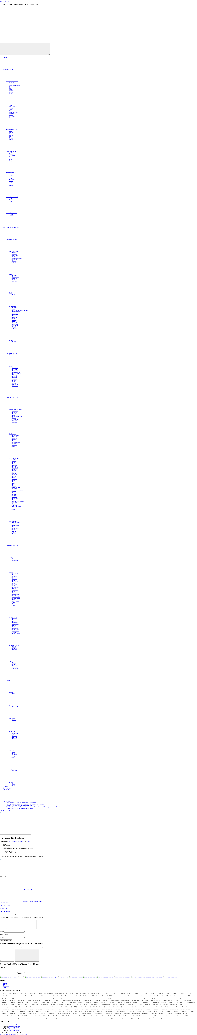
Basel (13, 784)
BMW (10, 89)
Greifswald (15, 411)
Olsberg (14, 495)
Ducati (10, 93)
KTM (10, 136)
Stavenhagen (15, 419)
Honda (11, 115)
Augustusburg (15, 573)
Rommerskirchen (16, 499)
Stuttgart (14, 262)
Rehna (13, 415)
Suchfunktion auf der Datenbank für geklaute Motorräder (20, 808)
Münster (14, 491)
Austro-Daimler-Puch (14, 85)
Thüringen (11, 661)
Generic (11, 109)
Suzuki (11, 181)
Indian (88, 1002)
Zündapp (11, 215)
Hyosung (11, 117)
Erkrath (14, 470)
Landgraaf (14, 737)
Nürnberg (14, 279)
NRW (76, 1009)
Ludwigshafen (15, 525)
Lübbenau (14, 317)
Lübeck (14, 647)
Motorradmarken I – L (11, 129)
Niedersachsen (12, 434)
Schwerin (14, 420)
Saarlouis (14, 558)
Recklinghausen (16, 498)
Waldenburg (15, 603)
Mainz (13, 526)
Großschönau (15, 587)
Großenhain (15, 586)
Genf (13, 785)
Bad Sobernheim (16, 522)
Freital (13, 583)
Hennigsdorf (15, 314)
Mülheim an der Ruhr (17, 490)
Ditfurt (14, 621)
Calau (13, 309)
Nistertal (14, 529)
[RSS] (14, 41)
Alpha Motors (12, 82)
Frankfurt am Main (16, 373)
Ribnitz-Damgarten (17, 416)
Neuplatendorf (15, 629)
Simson (11, 175)
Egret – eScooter (13, 106)
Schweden (11, 769)
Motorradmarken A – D (12, 81)
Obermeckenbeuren (17, 258)
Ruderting (14, 281)
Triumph (11, 185)
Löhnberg (14, 380)
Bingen (14, 524)
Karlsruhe (14, 254)
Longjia (11, 139)
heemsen (177, 1000)
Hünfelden (14, 379)
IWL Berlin (12, 132)
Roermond (14, 738)
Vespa (10, 198)
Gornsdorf (14, 584)
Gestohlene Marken (8, 69)
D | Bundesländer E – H (12, 353)
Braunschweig (15, 435)
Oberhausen (15, 494)
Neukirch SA (15, 594)
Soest (13, 504)
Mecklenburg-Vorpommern (15, 409)
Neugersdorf (15, 592)
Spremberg (15, 324)
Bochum (14, 461)
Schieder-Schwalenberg (18, 501)
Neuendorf (15, 664)
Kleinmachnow (16, 315)
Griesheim (14, 376)
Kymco (11, 138)
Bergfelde (14, 307)
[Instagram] (14, 29)
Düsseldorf (15, 468)
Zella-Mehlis (15, 667)
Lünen (147, 1004)
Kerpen (14, 481)
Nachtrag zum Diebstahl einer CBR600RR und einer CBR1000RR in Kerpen (25, 804)
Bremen (11, 340)
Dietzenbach (15, 370)
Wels (13, 756)
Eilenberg (11, 998)
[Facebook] (14, 17)
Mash (10, 152)
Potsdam (14, 321)
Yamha (110, 1018)
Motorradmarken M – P (12, 151)
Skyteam (11, 176)
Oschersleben (15, 631)
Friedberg (14, 375)
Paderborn (14, 497)
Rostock (14, 418)
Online (11, 158)
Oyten (13, 446)
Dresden (14, 580)
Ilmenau (14, 663)
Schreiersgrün (15, 601)
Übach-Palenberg (16, 506)
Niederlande (12, 731)
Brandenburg (12, 306)
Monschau (14, 488)
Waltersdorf (15, 328)
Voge (10, 201)
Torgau (14, 602)
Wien (13, 757)
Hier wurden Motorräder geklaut (11, 227)
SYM (10, 182)
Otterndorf (14, 445)
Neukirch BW (15, 256)
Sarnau (14, 383)
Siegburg (14, 502)
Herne (13, 477)
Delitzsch (14, 579)
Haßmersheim (167, 1000)
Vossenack (14, 508)
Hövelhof (14, 479)
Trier (13, 532)
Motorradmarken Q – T (12, 172)
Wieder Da (5, 786)
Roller (148, 1011)
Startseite (5, 57)
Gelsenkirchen (161, 998)
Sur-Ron (11, 178)
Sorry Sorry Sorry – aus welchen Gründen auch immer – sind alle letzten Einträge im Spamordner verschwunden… (34, 806)
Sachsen (11, 572)
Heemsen (14, 439)
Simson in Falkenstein (14, 1026)
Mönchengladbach (16, 487)
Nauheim (14, 381)
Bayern (11, 274)
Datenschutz (6, 986)
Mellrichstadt (15, 277)
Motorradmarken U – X (12, 197)
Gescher (14, 473)
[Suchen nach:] (7, 960)
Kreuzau (14, 484)
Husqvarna (12, 116)
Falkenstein (15, 581)
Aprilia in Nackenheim (16, 1024)
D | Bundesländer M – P (12, 397)
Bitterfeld (14, 619)
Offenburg (14, 259)
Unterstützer (6, 789)
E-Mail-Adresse (4, 934)
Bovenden (14, 436)
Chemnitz (14, 576)
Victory (11, 199)
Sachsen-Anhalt (13, 617)
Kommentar (3, 929)
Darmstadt (14, 369)
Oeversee (14, 648)
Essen (13, 472)
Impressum (5, 987)
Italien (10, 705)
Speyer (14, 531)
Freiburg (14, 252)
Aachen (14, 459)
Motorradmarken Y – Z (11, 213)
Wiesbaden (15, 386)
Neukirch (174, 1006)
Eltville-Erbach (16, 372)
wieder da (53, 1018)
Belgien (11, 692)
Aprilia (11, 83)
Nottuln (14, 492)
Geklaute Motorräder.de (6, 2)
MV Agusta (12, 155)
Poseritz (14, 413)
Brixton (11, 92)
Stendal (14, 632)
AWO (10, 86)
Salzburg (14, 754)
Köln (13, 483)
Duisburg (14, 469)
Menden (14, 486)
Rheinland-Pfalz (13, 521)
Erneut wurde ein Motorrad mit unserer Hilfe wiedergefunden (21, 802)
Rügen (193, 1011)
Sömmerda (15, 665)
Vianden (14, 720)
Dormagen (14, 465)
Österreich (11, 750)
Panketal (14, 320)
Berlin (10, 293)
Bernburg (14, 618)
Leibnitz (14, 753)
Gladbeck (14, 474)
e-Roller (187, 995)
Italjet (10, 131)
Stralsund (14, 422)
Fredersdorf (15, 313)
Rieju (10, 174)
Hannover (14, 438)
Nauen (14, 318)
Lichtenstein (15, 590)
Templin (14, 327)
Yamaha (11, 214)
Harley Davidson (13, 112)
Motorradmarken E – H (12, 105)
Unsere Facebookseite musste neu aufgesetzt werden (19, 805)
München (14, 278)
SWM (85, 1015)
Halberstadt (15, 622)
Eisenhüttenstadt (16, 311)
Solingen (14, 505)
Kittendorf (14, 412)
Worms (14, 533)
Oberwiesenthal (16, 597)
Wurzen (14, 605)
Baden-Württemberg (14, 251)
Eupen (13, 693)
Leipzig (14, 588)
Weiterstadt (15, 384)
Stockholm (15, 770)
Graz (13, 752)
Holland (28, 1002)
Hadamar (14, 377)
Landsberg (14, 625)
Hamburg (11, 354)
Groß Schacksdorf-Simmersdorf (20, 310)
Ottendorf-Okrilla (16, 598)
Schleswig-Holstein (14, 645)
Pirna (13, 599)
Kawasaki (11, 133)
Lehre (13, 440)
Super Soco (12, 179)
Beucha (14, 574)
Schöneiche (15, 325)
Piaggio (11, 160)
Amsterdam (15, 733)
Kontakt (5, 984)
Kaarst (13, 480)
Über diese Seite (7, 788)
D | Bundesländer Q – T (12, 545)
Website (2, 937)
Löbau (13, 591)
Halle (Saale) (15, 624)
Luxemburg (12, 718)
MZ (10, 156)
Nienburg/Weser (16, 442)
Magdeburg (15, 626)
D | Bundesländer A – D (12, 239)
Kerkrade (14, 736)
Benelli (11, 90)
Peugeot (11, 159)
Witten (13, 509)
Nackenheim (15, 528)
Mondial (11, 154)
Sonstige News (6, 801)
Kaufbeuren (15, 275)
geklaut (25, 901)
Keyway (11, 135)
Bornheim (14, 463)
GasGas (11, 108)
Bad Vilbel (15, 368)
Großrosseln (15, 560)
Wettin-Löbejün (16, 633)
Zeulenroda (15, 668)
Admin (28, 841)
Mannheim (15, 255)
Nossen (14, 595)
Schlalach (14, 322)
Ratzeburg (14, 649)
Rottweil (14, 261)
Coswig (14, 577)
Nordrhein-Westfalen (14, 458)
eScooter (51, 998)
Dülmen (14, 466)
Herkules (11, 113)
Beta (10, 88)
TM (10, 183)
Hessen (11, 366)
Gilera (10, 110)
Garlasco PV (15, 706)
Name (2, 931)
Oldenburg (15, 443)
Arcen (13, 734)
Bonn (13, 462)
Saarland (11, 557)
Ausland (8, 680)
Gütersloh (14, 476)
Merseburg (15, 628)
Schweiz (11, 782)
